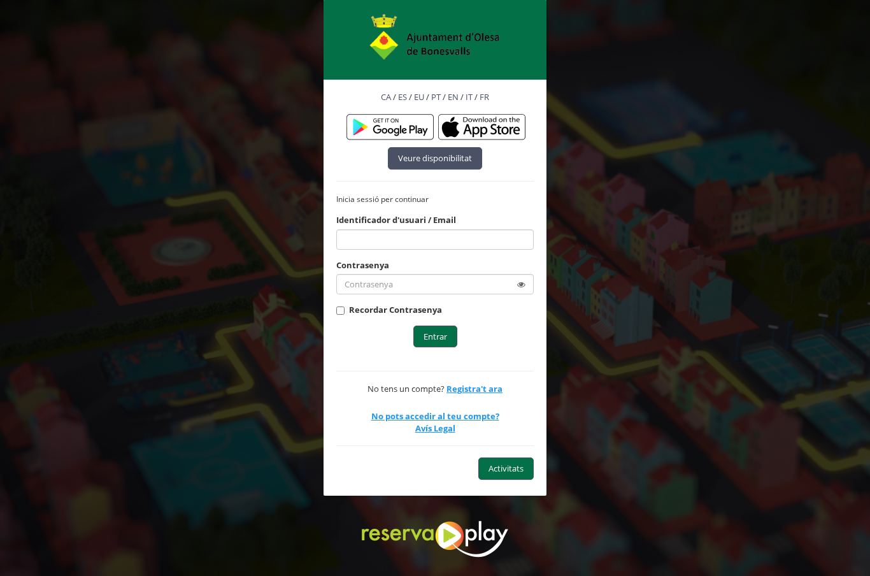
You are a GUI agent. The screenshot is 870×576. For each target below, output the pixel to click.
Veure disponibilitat (435, 158)
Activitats (506, 468)
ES (402, 97)
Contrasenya (362, 265)
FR (484, 97)
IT (469, 97)
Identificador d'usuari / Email (396, 220)
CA (386, 97)
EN (453, 97)
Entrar (435, 336)
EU (419, 97)
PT (436, 97)
